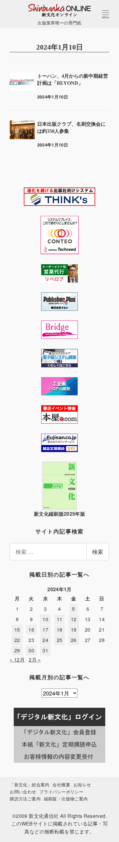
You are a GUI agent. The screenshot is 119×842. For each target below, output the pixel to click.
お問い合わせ (23, 791)
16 (31, 629)
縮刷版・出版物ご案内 (66, 798)
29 (17, 650)
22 (17, 640)
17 (45, 629)
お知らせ (82, 784)
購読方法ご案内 (25, 798)
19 (74, 629)
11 (60, 619)
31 (45, 650)
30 (31, 650)
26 (74, 640)
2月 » (35, 659)
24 (45, 640)
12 (74, 619)
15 (17, 629)
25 (60, 640)
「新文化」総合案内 (29, 784)
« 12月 (17, 659)
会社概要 (61, 784)
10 (45, 619)
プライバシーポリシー (61, 791)
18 (60, 629)
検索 (97, 551)
